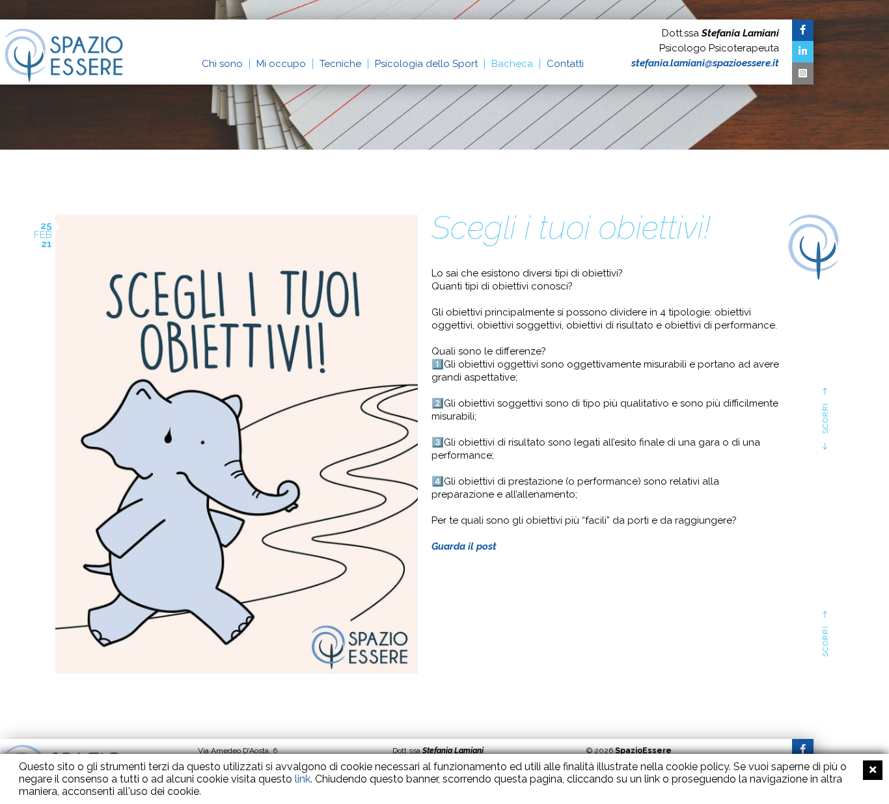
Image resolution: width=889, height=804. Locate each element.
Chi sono (222, 64)
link (302, 779)
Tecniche (340, 64)
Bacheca (512, 64)
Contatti (565, 64)
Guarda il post (464, 546)
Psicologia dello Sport (426, 64)
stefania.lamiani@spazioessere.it (705, 63)
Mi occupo (281, 64)
